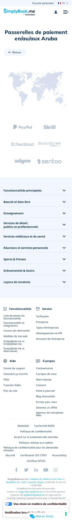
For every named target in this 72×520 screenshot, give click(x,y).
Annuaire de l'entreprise (50, 338)
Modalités (23, 425)
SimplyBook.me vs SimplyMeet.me (13, 342)
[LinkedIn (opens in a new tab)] (36, 470)
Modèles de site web (15, 336)
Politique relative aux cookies (36, 442)
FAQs (6, 379)
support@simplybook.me (30, 491)
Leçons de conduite (16, 282)
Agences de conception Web (49, 414)
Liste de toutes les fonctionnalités (14, 317)
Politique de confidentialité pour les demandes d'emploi (30, 449)
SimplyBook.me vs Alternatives (13, 350)
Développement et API (49, 333)
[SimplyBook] (19, 12)
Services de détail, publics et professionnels (20, 225)
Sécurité (10, 455)
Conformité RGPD (44, 425)
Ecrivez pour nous (46, 402)
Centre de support (14, 368)
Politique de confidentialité (36, 431)
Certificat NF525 (36, 460)
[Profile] (56, 12)
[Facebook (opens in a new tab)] (16, 470)
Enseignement (13, 213)
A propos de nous (46, 373)
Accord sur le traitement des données (36, 437)
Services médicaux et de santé (24, 236)
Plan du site (10, 390)
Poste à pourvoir (45, 390)
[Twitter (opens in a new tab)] (26, 470)
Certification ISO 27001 (33, 455)
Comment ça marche (15, 373)
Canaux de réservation (16, 330)
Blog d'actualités (45, 396)
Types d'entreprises (47, 327)
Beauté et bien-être (16, 202)
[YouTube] (46, 470)
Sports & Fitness (14, 259)
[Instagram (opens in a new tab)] (55, 470)
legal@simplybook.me (34, 494)
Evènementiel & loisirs (18, 271)
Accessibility (59, 455)
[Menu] (66, 12)
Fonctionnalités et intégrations (13, 324)
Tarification (42, 316)
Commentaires (44, 368)
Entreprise (42, 322)
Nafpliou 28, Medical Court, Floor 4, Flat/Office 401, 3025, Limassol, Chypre (35, 481)
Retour (16, 52)
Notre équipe (44, 379)
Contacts (41, 385)
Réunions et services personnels (25, 248)
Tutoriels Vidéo (12, 385)
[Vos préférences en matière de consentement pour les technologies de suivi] (66, 514)
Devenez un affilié (46, 407)
